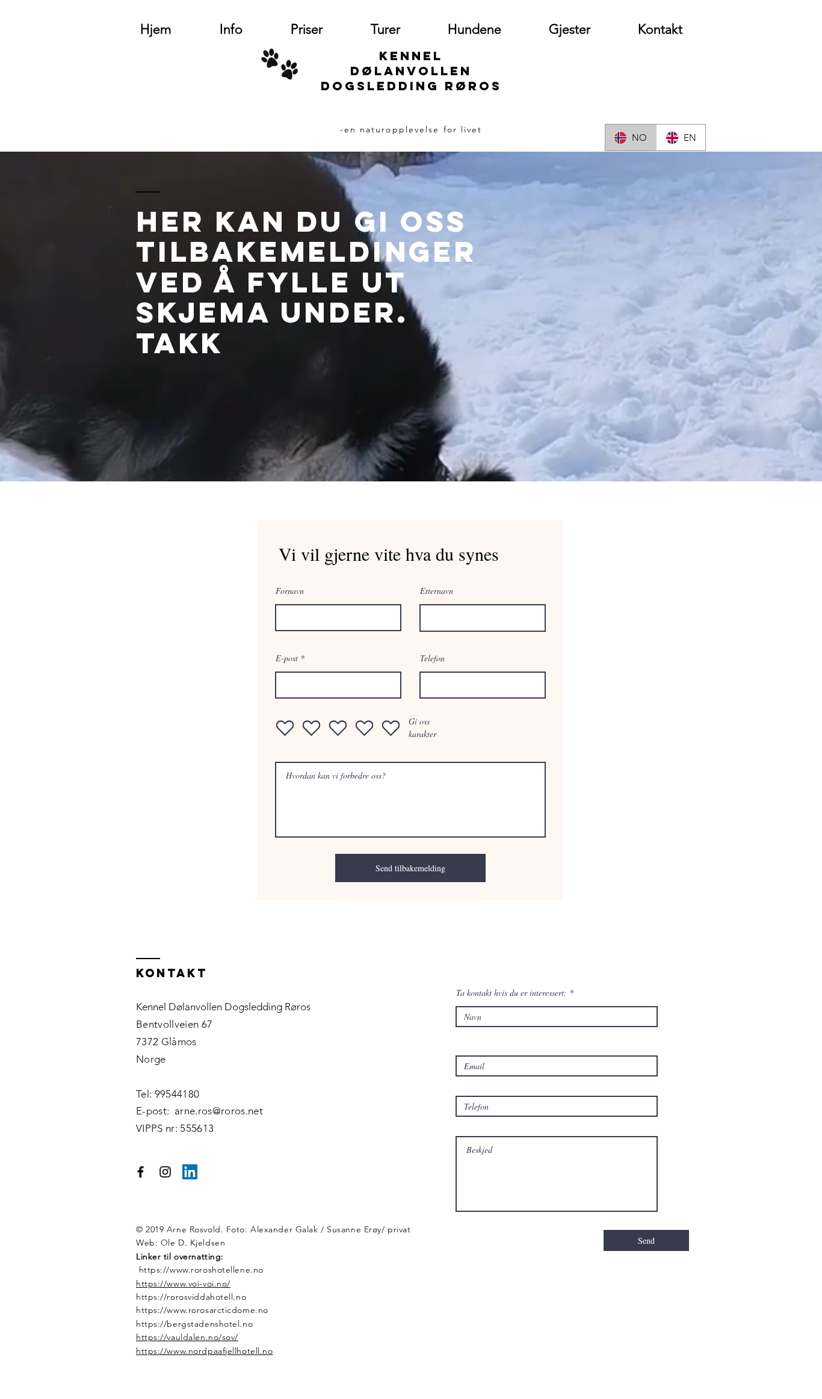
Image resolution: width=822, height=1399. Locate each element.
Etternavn (436, 591)
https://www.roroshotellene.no (201, 1269)
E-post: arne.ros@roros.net (199, 1111)
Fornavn (290, 591)
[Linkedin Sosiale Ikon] (189, 1171)
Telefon (432, 658)
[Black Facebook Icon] (140, 1171)
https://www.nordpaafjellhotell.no (204, 1350)
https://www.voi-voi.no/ (183, 1283)
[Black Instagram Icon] (165, 1171)
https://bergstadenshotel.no (194, 1323)
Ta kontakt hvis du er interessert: (511, 993)
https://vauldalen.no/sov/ (187, 1337)
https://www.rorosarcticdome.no (202, 1310)
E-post (287, 658)
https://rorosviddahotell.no (191, 1296)
